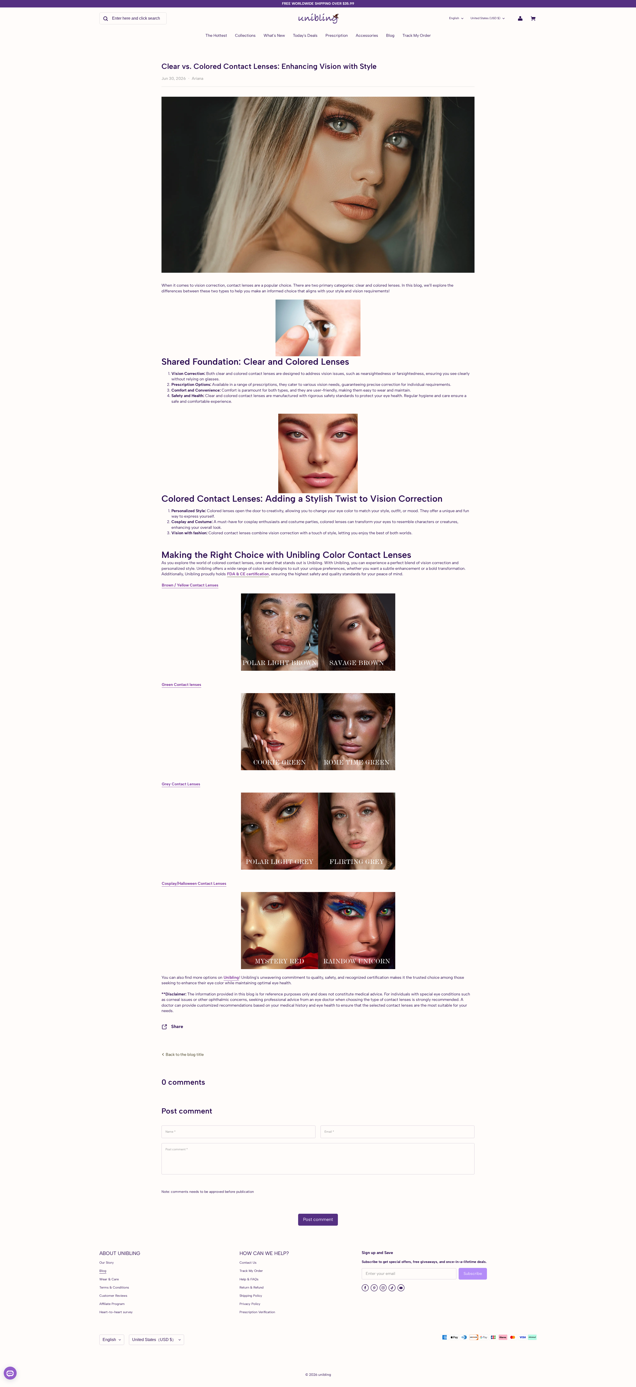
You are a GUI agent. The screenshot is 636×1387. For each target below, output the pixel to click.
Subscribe (473, 1273)
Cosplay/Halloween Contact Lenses (194, 883)
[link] (245, 35)
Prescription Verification (257, 1312)
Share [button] (177, 1026)
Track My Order (251, 1271)
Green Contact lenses (181, 684)
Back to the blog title (184, 1054)
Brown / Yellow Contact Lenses (190, 585)
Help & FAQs (248, 1279)
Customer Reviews (113, 1296)
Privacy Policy (249, 1304)
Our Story (106, 1262)
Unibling (231, 977)
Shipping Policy (250, 1296)
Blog (102, 1271)
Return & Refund (251, 1287)
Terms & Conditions (114, 1287)
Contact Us (247, 1262)
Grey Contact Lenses (181, 784)
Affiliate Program (112, 1304)
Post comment (318, 1219)
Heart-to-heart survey (116, 1312)
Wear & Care (109, 1279)
